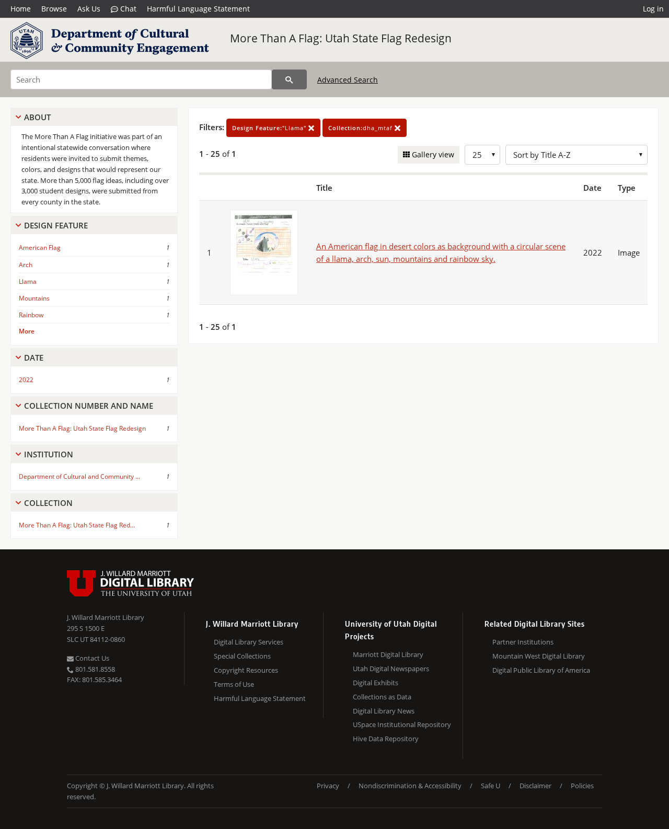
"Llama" (270, 128)
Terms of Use (234, 684)
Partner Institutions (522, 642)
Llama (28, 281)
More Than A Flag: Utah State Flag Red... (77, 525)
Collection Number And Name (88, 405)
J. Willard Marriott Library (105, 617)
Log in (653, 9)
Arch (25, 264)
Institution (48, 454)
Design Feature (56, 225)
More (26, 331)
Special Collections (242, 656)
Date (33, 357)
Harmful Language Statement (198, 9)
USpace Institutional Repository (402, 724)
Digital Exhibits (375, 682)
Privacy (328, 785)
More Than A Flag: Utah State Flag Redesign (341, 38)
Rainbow (31, 314)
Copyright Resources (246, 670)
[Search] (289, 79)
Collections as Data (382, 696)
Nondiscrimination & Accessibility (410, 785)
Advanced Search (347, 80)
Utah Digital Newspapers (391, 668)
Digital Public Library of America (541, 670)
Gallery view (432, 154)
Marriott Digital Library (388, 654)
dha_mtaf (361, 128)
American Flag (40, 247)
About (37, 117)
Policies (582, 785)
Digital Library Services (248, 642)
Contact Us (91, 658)
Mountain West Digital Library (538, 656)
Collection (48, 503)
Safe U (490, 785)
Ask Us (88, 9)
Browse (54, 9)
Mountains (34, 298)
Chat (127, 9)
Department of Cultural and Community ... (79, 476)
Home (20, 9)
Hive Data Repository (386, 738)
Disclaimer (535, 785)
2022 (26, 379)
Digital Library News (383, 711)
